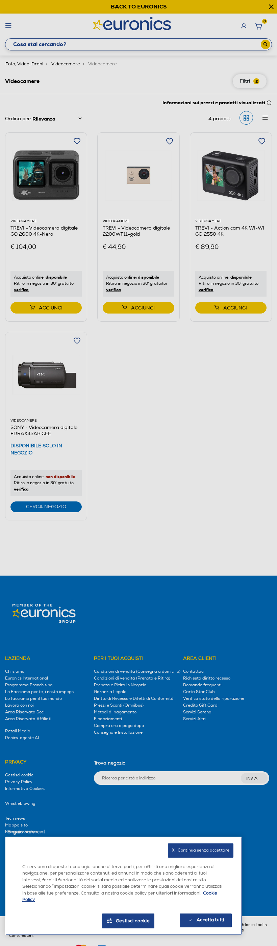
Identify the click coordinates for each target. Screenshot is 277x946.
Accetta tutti (210, 920)
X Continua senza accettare (200, 850)
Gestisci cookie (133, 921)
